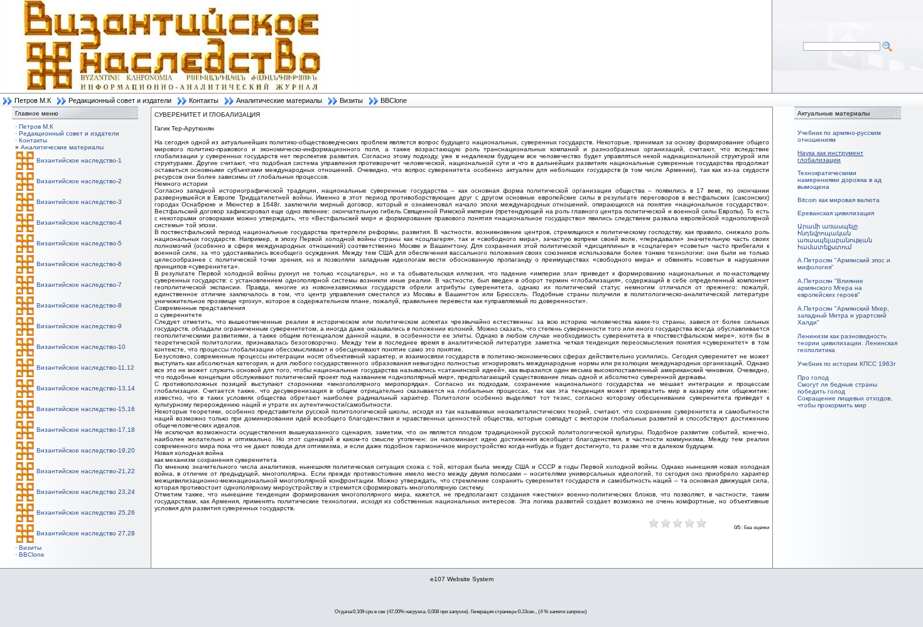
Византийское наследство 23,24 (85, 491)
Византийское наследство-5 (79, 243)
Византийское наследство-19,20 (85, 450)
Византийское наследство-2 (79, 181)
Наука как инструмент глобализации (830, 156)
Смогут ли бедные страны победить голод (837, 388)
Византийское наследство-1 (79, 160)
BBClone (394, 100)
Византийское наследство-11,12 (85, 367)
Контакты (204, 100)
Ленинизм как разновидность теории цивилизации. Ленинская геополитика (847, 343)
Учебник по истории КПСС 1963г (846, 363)
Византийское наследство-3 (79, 201)
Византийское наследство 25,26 (85, 512)
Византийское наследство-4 (79, 222)
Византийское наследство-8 (79, 305)
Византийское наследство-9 (79, 326)
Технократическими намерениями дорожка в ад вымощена (839, 179)
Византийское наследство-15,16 (85, 408)
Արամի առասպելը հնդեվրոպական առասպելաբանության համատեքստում (834, 236)
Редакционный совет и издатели (119, 100)
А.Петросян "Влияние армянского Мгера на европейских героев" (830, 287)
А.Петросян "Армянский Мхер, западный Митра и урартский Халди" (843, 315)
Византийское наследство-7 (79, 284)
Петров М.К (32, 100)
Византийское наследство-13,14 (85, 388)
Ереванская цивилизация (835, 213)
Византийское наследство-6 (79, 263)
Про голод (813, 377)
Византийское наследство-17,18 (85, 429)
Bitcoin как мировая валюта (838, 199)
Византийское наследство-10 (81, 346)
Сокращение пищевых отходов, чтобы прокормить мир (844, 402)
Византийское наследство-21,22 (85, 471)
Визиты (351, 100)
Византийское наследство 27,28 (85, 533)
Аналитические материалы (279, 100)
